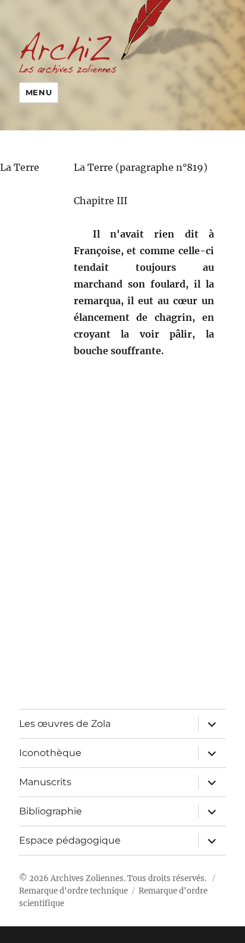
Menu (39, 92)
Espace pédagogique (70, 840)
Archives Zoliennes (87, 878)
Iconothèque (50, 752)
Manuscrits (45, 782)
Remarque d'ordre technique (73, 891)
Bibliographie (50, 811)
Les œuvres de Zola (65, 723)
